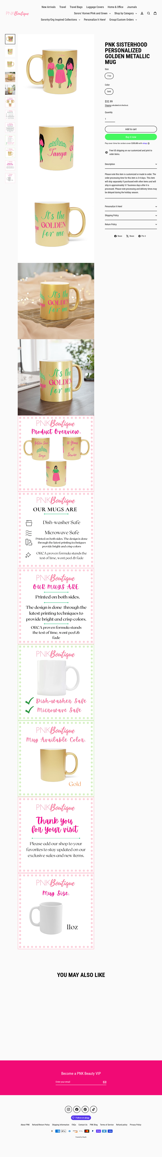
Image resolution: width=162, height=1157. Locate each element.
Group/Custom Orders (121, 19)
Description (110, 164)
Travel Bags (76, 7)
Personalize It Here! (95, 19)
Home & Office (115, 7)
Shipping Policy (112, 215)
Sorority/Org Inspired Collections (59, 19)
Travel (62, 7)
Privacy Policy (135, 1125)
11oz (109, 76)
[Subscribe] (104, 1082)
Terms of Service (107, 1125)
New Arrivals (49, 7)
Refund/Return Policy (41, 1125)
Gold (109, 91)
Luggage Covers (95, 7)
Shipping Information (60, 1125)
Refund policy (121, 1125)
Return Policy (111, 224)
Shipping (108, 105)
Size (107, 69)
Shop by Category (124, 13)
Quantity (109, 112)
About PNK (25, 1125)
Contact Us (82, 1125)
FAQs (74, 1125)
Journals (132, 7)
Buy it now (131, 137)
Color (107, 84)
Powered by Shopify (81, 1137)
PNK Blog (94, 1125)
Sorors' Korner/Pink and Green (91, 13)
